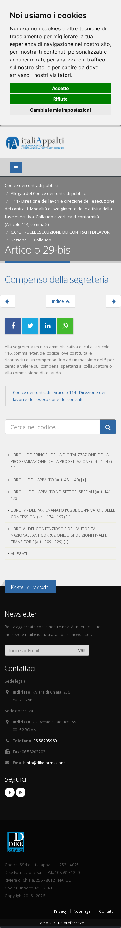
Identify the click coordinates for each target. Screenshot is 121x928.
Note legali (83, 911)
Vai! (81, 650)
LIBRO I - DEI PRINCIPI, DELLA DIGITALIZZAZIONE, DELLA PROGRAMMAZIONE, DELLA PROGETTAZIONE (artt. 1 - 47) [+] (61, 461)
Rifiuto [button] (60, 99)
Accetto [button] (60, 88)
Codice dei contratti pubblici (31, 185)
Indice (58, 301)
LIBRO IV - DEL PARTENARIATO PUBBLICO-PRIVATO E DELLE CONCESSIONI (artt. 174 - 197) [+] (63, 513)
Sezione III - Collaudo (31, 240)
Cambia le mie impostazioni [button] (60, 110)
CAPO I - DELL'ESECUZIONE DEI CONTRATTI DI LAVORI (61, 232)
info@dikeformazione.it (47, 762)
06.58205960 (45, 740)
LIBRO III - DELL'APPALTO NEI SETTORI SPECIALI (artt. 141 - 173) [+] (62, 495)
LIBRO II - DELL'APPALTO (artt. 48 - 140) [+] (48, 479)
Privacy (60, 911)
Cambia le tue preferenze (60, 922)
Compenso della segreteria (56, 279)
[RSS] (20, 792)
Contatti (106, 911)
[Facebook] (10, 792)
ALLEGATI (19, 553)
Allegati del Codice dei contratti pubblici (48, 193)
